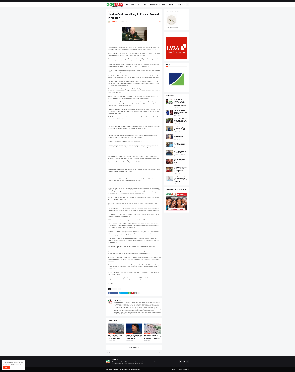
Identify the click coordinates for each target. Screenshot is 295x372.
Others (178, 4)
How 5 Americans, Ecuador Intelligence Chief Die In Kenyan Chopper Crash (115, 337)
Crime (146, 4)
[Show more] (138, 293)
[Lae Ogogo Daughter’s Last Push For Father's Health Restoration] (169, 144)
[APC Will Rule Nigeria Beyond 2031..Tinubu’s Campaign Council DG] (169, 128)
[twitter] (185, 1)
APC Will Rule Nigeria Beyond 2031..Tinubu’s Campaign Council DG (179, 128)
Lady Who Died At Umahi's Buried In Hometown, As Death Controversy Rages (180, 120)
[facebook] (183, 1)
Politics (133, 4)
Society (140, 4)
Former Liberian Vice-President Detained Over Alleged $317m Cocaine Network (134, 337)
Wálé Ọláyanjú (136, 369)
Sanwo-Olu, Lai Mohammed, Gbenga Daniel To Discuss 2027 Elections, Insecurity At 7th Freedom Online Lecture (180, 102)
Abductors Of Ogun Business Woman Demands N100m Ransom (180, 136)
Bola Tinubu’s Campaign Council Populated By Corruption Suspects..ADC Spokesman (180, 179)
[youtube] (188, 1)
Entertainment (154, 4)
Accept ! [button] (6, 367)
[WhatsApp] (129, 293)
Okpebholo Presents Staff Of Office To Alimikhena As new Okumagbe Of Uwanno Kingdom (180, 169)
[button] (183, 4)
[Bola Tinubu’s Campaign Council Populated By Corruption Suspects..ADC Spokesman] (169, 178)
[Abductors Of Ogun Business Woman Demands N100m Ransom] (169, 136)
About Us (112, 1)
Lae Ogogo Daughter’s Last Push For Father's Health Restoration (179, 144)
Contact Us (117, 1)
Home (107, 1)
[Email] (135, 293)
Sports (171, 4)
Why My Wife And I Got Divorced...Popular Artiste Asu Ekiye (180, 112)
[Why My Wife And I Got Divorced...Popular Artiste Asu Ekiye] (169, 112)
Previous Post (110, 353)
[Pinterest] (132, 293)
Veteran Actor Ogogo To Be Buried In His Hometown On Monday (180, 153)
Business (164, 4)
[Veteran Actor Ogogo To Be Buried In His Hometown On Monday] (169, 152)
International (115, 11)
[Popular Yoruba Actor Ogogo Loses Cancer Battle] (169, 161)
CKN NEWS (117, 300)
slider (119, 289)
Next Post (159, 353)
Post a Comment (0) (134, 347)
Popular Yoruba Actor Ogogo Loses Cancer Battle (179, 161)
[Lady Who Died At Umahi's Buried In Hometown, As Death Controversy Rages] (169, 120)
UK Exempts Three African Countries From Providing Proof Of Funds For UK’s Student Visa (152, 337)
